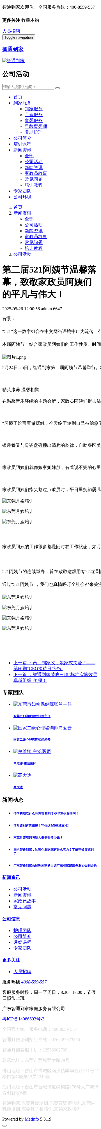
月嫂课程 (22, 942)
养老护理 (34, 132)
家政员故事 (36, 173)
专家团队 (22, 191)
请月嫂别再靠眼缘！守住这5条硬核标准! (41, 825)
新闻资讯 (22, 149)
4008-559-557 (34, 982)
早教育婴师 (36, 126)
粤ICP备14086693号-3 (23, 1019)
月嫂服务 (34, 114)
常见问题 (34, 179)
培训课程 (22, 144)
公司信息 (11, 918)
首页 (17, 97)
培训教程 (34, 185)
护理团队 (22, 930)
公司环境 (22, 196)
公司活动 (34, 161)
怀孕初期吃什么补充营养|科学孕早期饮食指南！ (46, 813)
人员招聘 (11, 31)
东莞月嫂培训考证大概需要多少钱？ (38, 837)
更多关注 (11, 959)
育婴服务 (34, 120)
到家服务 (22, 102)
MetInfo (32, 1119)
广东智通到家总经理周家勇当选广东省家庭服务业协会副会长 (55, 865)
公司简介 (22, 138)
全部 (29, 155)
